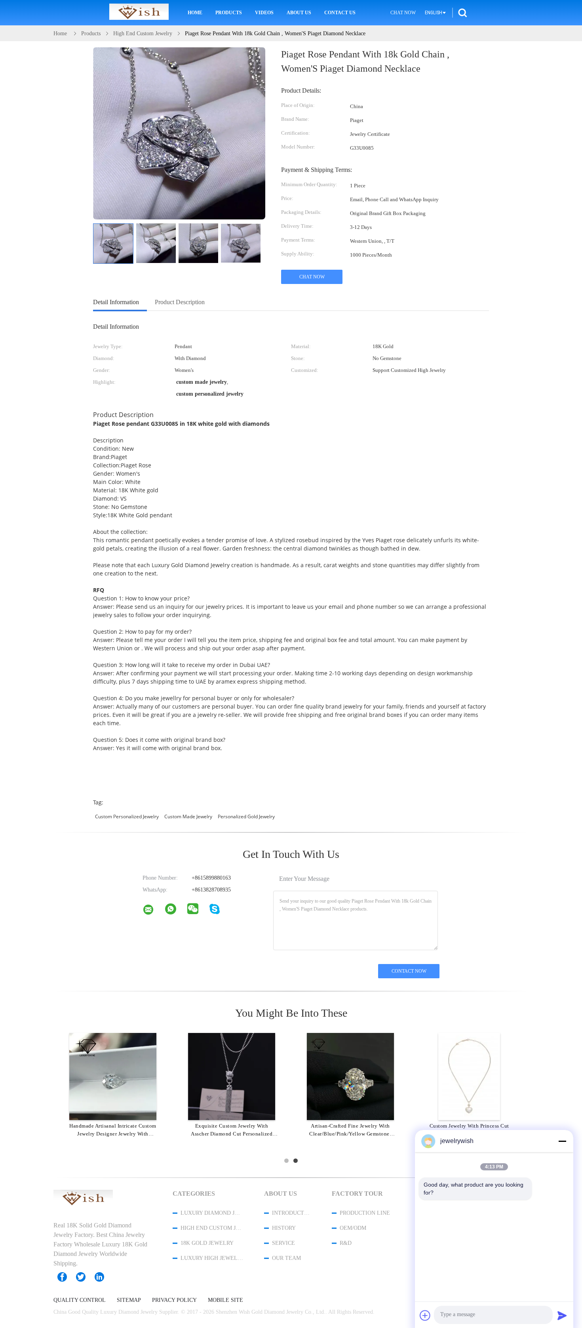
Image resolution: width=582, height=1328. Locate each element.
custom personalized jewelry (127, 816)
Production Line (365, 1213)
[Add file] (425, 1315)
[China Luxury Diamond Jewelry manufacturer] (139, 13)
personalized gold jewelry (246, 816)
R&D (346, 1243)
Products (228, 12)
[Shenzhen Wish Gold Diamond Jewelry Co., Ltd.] (153, 911)
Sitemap (129, 1300)
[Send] (562, 1315)
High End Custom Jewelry (212, 1228)
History (284, 1228)
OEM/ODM (353, 1228)
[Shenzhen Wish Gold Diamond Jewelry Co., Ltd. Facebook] (66, 1277)
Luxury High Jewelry (212, 1258)
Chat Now (403, 12)
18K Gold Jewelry (207, 1243)
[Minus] (562, 1141)
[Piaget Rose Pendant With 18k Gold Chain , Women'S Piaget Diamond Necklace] (113, 243)
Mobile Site (225, 1300)
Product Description (180, 302)
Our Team (286, 1258)
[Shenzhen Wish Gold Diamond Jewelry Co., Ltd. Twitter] (84, 1277)
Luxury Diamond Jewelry (212, 1213)
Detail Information (116, 302)
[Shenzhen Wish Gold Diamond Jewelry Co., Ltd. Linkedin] (103, 1277)
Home (195, 12)
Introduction (291, 1213)
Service (283, 1243)
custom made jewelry (188, 816)
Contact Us (340, 12)
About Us (299, 12)
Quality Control (79, 1300)
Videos (264, 12)
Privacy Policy (174, 1300)
